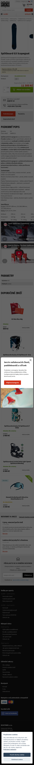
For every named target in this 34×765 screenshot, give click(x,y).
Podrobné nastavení (9, 749)
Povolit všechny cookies (17, 755)
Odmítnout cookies (17, 759)
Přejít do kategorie (12, 383)
